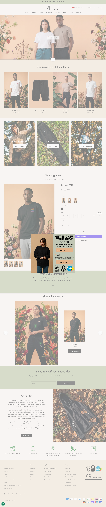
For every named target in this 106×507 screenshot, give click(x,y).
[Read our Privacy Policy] (73, 257)
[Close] (73, 236)
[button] (3, 504)
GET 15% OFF (64, 262)
